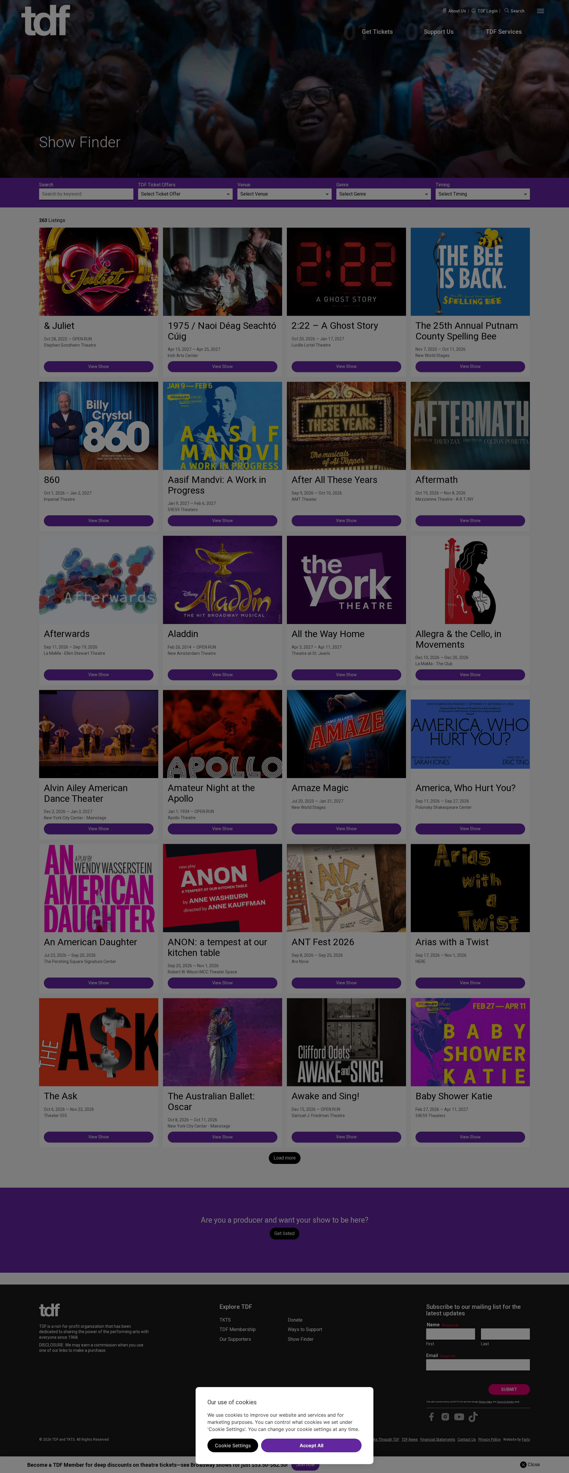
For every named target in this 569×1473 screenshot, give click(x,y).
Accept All (311, 1445)
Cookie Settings (233, 1445)
